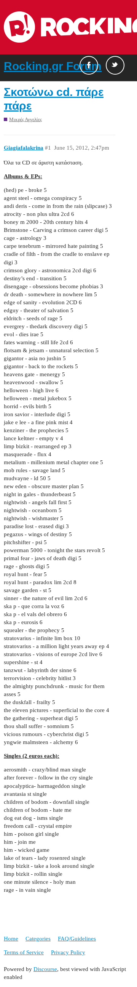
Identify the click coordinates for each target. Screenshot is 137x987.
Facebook (89, 65)
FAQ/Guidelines (77, 939)
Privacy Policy (68, 952)
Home (11, 939)
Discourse (45, 969)
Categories (38, 939)
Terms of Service (24, 952)
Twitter (115, 65)
